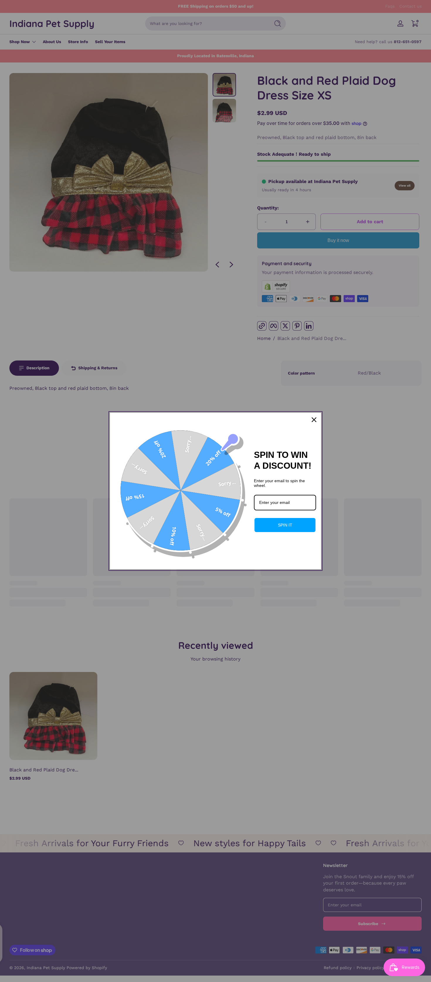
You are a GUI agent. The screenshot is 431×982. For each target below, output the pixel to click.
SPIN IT (285, 525)
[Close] (314, 420)
